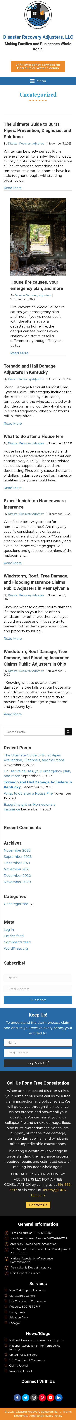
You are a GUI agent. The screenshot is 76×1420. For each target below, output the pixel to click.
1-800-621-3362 (42, 1233)
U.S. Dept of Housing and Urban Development (40, 1249)
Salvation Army (19, 1317)
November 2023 (17, 850)
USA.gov (14, 1323)
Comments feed (17, 942)
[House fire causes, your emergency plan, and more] (38, 236)
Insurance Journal (20, 1371)
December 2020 (17, 876)
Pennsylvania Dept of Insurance (30, 1267)
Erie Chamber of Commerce (27, 1301)
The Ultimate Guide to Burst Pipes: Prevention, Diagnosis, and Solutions (37, 130)
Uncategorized (16, 904)
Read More (13, 188)
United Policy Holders (23, 1354)
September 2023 (18, 857)
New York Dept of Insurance (27, 1290)
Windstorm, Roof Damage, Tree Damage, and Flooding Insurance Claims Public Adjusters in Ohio (36, 658)
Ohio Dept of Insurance (25, 1273)
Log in (9, 930)
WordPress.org (16, 948)
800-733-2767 (30, 1306)
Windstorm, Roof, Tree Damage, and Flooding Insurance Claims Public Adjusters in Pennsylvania (36, 582)
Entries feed (14, 936)
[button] (38, 66)
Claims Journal (18, 1365)
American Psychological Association (33, 1244)
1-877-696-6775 (56, 1238)
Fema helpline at (21, 1233)
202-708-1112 (18, 1253)
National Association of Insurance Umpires (36, 1340)
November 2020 (17, 882)
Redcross (15, 1306)
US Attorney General (22, 1295)
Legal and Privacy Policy (45, 1415)
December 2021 (17, 863)
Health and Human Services (28, 1238)
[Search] (68, 731)
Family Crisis (17, 1312)
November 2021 (17, 869)
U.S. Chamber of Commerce (27, 1360)
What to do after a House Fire (33, 436)
